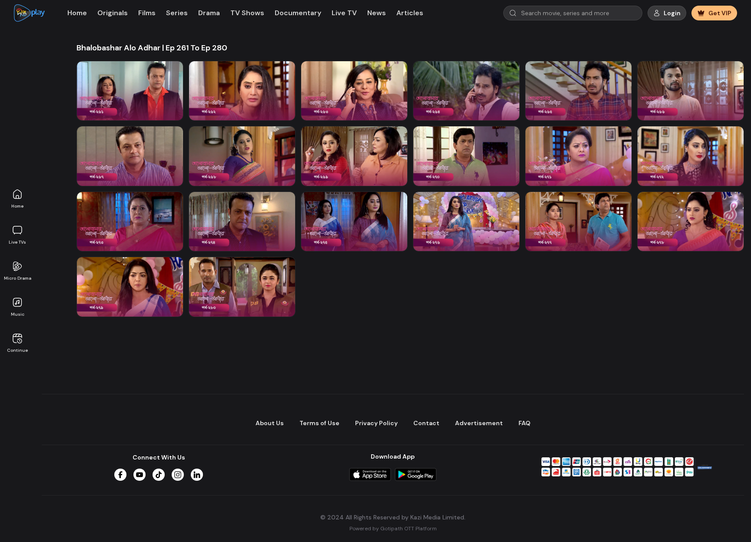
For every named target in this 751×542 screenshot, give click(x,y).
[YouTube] (139, 475)
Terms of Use (319, 423)
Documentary (298, 12)
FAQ (524, 423)
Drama (209, 12)
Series (177, 12)
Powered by (393, 528)
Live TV (344, 12)
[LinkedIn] (197, 475)
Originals (112, 12)
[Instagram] (178, 475)
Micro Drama (17, 278)
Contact (426, 423)
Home (17, 206)
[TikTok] (159, 475)
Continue (17, 350)
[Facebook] (120, 475)
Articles (409, 12)
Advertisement (479, 423)
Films (147, 12)
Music (17, 314)
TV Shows (247, 12)
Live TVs (17, 242)
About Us (270, 423)
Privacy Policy (376, 423)
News (376, 12)
